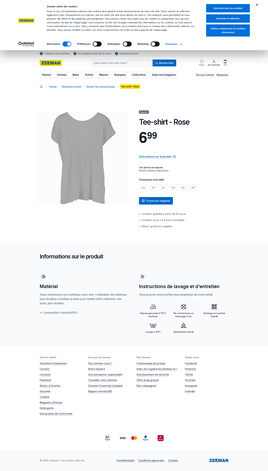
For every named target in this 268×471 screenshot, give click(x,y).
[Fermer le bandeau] (257, 5)
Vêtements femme (71, 86)
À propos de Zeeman (99, 357)
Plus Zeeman (143, 357)
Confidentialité (125, 460)
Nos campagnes (146, 385)
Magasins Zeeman (51, 402)
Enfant (89, 74)
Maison (103, 74)
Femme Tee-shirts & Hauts (100, 86)
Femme (46, 74)
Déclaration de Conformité (56, 413)
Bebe (76, 74)
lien (78, 26)
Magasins (222, 74)
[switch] (97, 43)
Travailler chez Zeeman (102, 380)
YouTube (190, 380)
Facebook (191, 363)
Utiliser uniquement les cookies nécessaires (228, 30)
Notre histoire (96, 368)
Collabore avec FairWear (57, 53)
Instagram (191, 385)
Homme (61, 74)
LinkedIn (190, 391)
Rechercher (166, 62)
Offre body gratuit (147, 380)
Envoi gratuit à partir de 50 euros (94, 53)
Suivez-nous (192, 357)
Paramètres (171, 44)
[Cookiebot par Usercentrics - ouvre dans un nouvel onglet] (26, 44)
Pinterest (190, 368)
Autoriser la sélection (228, 18)
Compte (44, 396)
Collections (139, 74)
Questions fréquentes (53, 363)
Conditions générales (151, 460)
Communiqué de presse (150, 363)
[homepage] (51, 63)
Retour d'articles (50, 385)
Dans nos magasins (164, 74)
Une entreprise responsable (105, 374)
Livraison (45, 374)
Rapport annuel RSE (100, 391)
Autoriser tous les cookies (228, 8)
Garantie (45, 391)
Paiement (45, 380)
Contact (45, 368)
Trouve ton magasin (158, 200)
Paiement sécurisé (128, 53)
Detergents (47, 408)
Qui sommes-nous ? (100, 363)
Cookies (173, 460)
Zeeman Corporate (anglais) (105, 385)
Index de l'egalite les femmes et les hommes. (158, 368)
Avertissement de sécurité (152, 374)
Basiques (120, 74)
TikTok (189, 374)
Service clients (205, 74)
